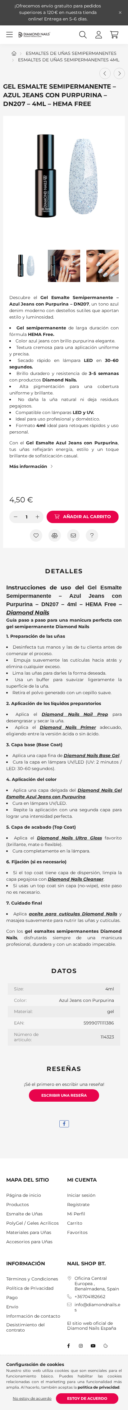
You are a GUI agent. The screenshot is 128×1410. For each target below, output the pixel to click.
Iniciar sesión (81, 1195)
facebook (68, 1346)
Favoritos (77, 1232)
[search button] (83, 35)
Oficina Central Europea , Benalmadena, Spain (97, 1283)
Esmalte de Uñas (24, 1214)
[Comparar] (54, 535)
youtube (93, 1346)
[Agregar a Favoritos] (36, 535)
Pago (12, 1297)
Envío (12, 1307)
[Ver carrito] (114, 35)
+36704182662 (90, 1296)
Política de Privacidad (29, 1288)
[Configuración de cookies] (105, 1346)
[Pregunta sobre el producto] (92, 535)
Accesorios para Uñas (29, 1242)
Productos (17, 1204)
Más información (28, 466)
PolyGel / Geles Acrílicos (32, 1223)
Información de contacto (33, 1316)
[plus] (37, 517)
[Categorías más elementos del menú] (9, 35)
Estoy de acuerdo (87, 1398)
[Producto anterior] (105, 73)
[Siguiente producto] (119, 73)
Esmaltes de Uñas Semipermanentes (71, 53)
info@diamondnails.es (97, 1307)
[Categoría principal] (13, 53)
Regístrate (78, 1204)
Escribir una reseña (64, 1095)
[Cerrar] (120, 12)
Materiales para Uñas (28, 1232)
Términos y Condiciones (32, 1279)
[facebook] (64, 1123)
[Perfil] (98, 35)
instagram (81, 1346)
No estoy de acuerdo (32, 1398)
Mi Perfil (76, 1214)
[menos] (15, 517)
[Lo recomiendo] (73, 535)
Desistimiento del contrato (25, 1327)
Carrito (74, 1223)
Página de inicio (23, 1195)
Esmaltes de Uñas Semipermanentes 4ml (68, 60)
